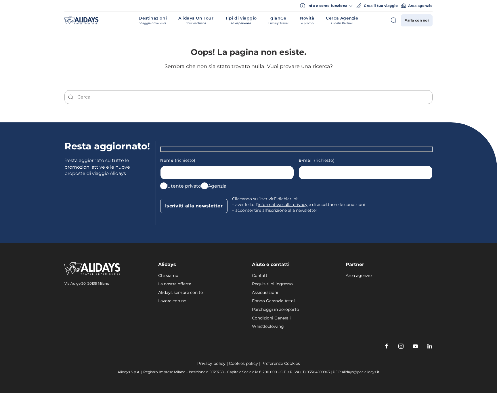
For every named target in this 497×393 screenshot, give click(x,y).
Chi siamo (168, 275)
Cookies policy (243, 363)
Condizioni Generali (271, 318)
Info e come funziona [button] (327, 5)
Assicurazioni (265, 292)
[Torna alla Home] (81, 20)
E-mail (316, 160)
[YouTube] (415, 346)
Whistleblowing (268, 326)
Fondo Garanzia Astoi (273, 300)
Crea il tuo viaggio (381, 5)
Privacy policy (211, 363)
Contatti (260, 275)
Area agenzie (420, 5)
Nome (177, 160)
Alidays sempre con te (180, 292)
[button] (153, 20)
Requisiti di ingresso (272, 283)
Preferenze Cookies (280, 363)
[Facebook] (386, 346)
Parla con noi (416, 20)
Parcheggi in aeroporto (275, 309)
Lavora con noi (173, 300)
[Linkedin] (430, 346)
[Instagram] (401, 346)
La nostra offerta (174, 283)
